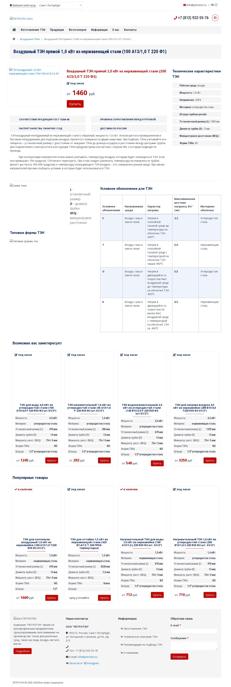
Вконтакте (76, 663)
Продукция (57, 30)
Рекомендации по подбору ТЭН (142, 644)
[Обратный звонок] (215, 17)
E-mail (176, 625)
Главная (14, 30)
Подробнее (23, 651)
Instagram (92, 663)
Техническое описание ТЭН (140, 636)
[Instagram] (216, 4)
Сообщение (180, 638)
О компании (130, 652)
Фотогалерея (77, 30)
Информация (99, 30)
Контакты (130, 30)
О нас (115, 30)
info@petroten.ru (196, 5)
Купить (75, 104)
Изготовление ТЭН (33, 30)
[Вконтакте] (212, 4)
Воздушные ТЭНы (30, 39)
